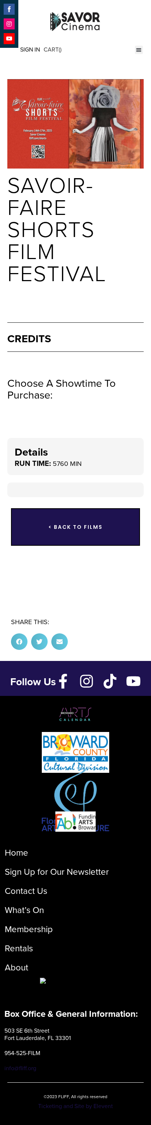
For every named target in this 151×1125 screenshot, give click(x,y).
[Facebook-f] (63, 681)
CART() (53, 49)
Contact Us (26, 891)
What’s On (24, 910)
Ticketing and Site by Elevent (75, 1106)
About (16, 967)
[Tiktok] (110, 681)
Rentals (19, 948)
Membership (29, 929)
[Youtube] (133, 681)
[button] (139, 50)
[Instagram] (86, 681)
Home (16, 852)
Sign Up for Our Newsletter (57, 871)
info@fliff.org (20, 1068)
